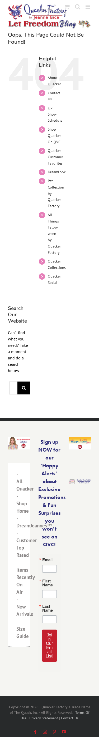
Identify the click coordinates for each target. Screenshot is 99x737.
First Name (47, 583)
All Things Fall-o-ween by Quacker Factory (54, 233)
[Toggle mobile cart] (67, 6)
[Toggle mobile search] (77, 6)
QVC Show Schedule (55, 114)
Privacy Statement (43, 718)
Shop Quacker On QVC (54, 135)
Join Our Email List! (49, 645)
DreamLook (57, 172)
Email (47, 560)
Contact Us (69, 718)
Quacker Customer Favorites (55, 157)
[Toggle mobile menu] (88, 6)
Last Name (47, 608)
